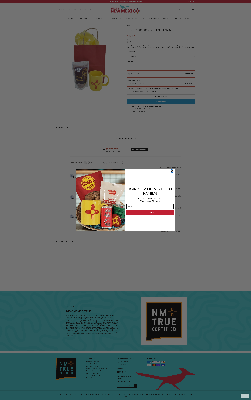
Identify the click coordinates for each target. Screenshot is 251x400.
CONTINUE (150, 212)
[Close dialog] (172, 171)
